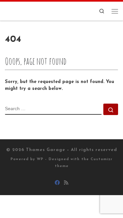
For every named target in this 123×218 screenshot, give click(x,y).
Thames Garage (45, 150)
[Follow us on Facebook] (57, 183)
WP (40, 159)
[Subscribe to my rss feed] (66, 183)
